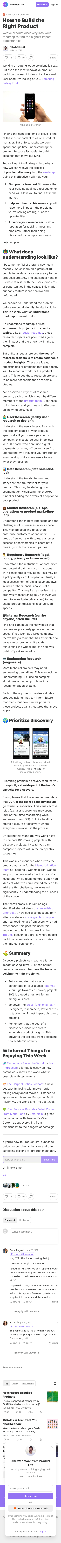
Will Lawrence (18, 47)
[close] (51, 1446)
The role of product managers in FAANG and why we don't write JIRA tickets (23, 1402)
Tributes (37, 768)
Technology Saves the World (25, 1063)
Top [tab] (6, 1383)
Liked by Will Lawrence (23, 1254)
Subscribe (42, 4)
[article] (30, 1402)
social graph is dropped (40, 917)
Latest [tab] (15, 1383)
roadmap (49, 172)
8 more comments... (13, 1367)
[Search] (55, 1383)
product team (33, 400)
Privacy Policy (40, 1522)
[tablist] (17, 1220)
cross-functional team (41, 1004)
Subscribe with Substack (33, 1508)
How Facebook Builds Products (17, 1394)
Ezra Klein (36, 1113)
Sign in (54, 4)
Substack (14, 1536)
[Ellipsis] (56, 1249)
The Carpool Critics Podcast (25, 1084)
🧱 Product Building (16, 14)
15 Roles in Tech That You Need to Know (20, 1422)
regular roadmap (32, 332)
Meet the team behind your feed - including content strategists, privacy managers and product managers (21, 1430)
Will (5, 1175)
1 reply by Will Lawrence (26, 1311)
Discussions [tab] (27, 1383)
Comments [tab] (10, 1220)
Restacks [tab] (24, 1220)
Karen (13, 1322)
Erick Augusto (17, 1250)
